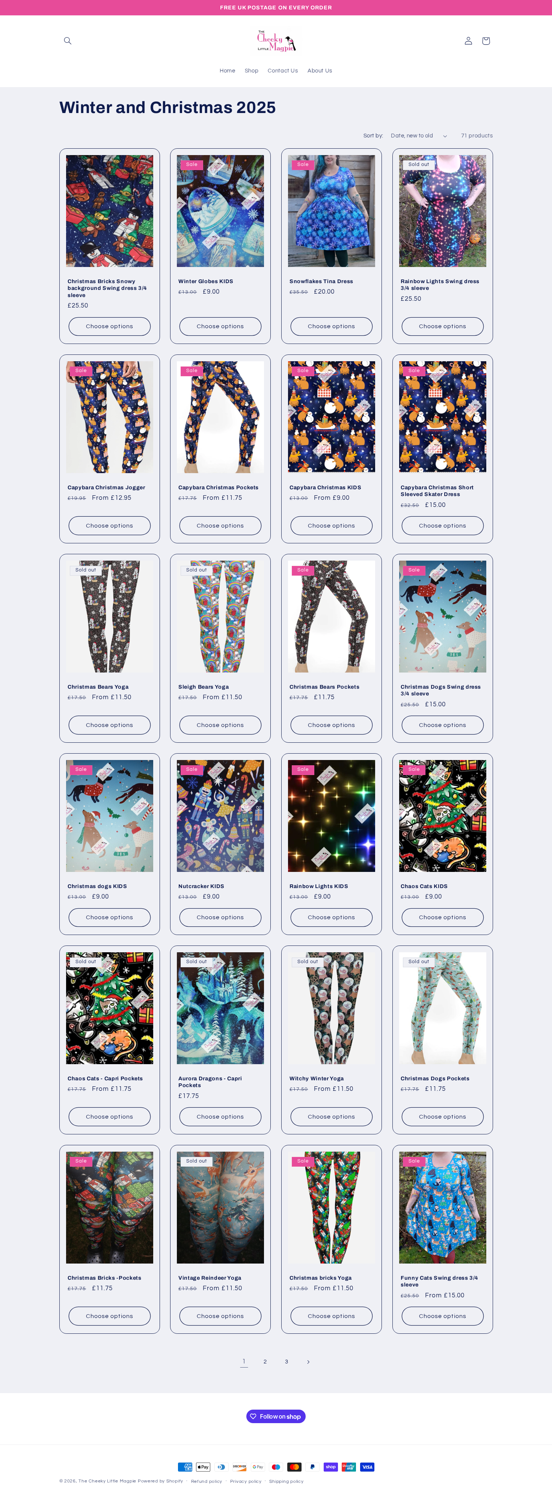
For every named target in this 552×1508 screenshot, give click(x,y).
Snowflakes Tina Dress (321, 281)
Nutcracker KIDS (201, 886)
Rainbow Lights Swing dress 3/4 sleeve (440, 284)
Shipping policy (286, 1481)
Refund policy (207, 1481)
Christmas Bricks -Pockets (105, 1277)
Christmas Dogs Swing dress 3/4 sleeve (441, 690)
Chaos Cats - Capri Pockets (105, 1078)
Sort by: (373, 136)
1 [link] (244, 1361)
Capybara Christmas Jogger (106, 487)
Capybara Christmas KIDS (325, 487)
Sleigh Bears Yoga (203, 687)
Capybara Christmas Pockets (218, 487)
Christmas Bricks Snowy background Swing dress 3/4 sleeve (107, 288)
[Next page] (308, 1362)
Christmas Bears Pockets (324, 687)
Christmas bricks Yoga (321, 1277)
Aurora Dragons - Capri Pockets (210, 1081)
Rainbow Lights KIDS (319, 886)
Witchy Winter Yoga (317, 1078)
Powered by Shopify (160, 1481)
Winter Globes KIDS (206, 281)
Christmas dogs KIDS (97, 886)
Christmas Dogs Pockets (435, 1078)
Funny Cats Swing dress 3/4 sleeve (439, 1280)
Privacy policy (246, 1481)
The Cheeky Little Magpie (107, 1481)
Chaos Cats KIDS (424, 886)
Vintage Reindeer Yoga (209, 1277)
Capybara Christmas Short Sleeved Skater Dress (437, 490)
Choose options (109, 326)
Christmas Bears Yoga (98, 687)
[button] (68, 41)
